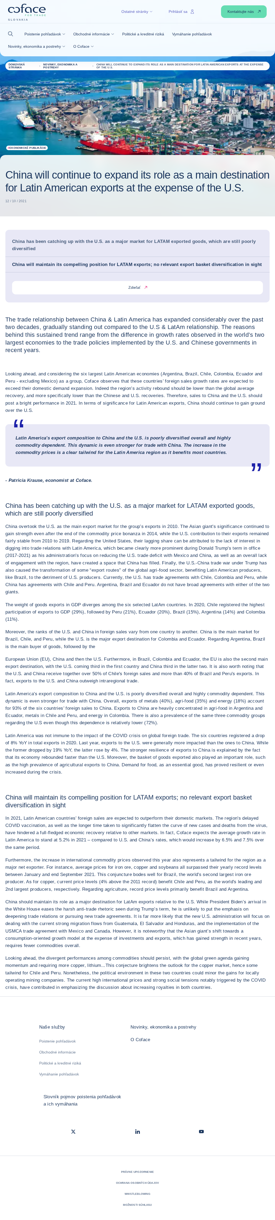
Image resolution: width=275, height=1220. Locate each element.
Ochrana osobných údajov (137, 1182)
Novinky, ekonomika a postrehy (163, 1027)
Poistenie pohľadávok (57, 1041)
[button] (12, 33)
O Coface (140, 1039)
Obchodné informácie (57, 1052)
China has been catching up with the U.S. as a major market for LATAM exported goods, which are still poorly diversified (134, 245)
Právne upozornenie (137, 1171)
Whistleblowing (137, 1193)
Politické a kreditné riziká (60, 1063)
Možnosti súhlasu (137, 1204)
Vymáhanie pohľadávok (59, 1074)
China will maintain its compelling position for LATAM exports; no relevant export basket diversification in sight (137, 264)
